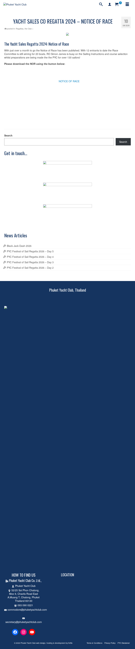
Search (8, 135)
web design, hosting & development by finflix (54, 643)
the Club (28, 28)
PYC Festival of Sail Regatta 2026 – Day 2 (30, 267)
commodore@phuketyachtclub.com (27, 609)
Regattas (20, 28)
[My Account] (109, 4)
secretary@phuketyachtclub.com (23, 622)
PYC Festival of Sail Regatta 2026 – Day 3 (30, 262)
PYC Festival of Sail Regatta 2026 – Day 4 (30, 256)
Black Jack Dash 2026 (19, 246)
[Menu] (127, 4)
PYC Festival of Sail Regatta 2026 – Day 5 (30, 251)
